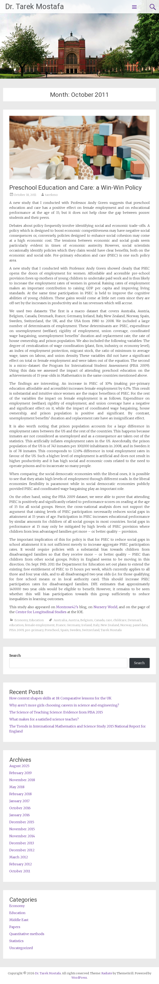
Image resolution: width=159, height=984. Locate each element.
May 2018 (16, 787)
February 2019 (20, 773)
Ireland (86, 625)
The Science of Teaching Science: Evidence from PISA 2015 (56, 712)
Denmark (135, 620)
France (61, 625)
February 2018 (20, 794)
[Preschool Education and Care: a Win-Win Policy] (79, 178)
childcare (119, 620)
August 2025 (19, 766)
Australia (60, 620)
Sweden (75, 630)
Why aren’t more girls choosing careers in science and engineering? (64, 705)
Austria (73, 620)
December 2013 (21, 843)
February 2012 (20, 864)
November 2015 (22, 829)
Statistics (16, 941)
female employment (40, 625)
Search (15, 655)
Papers (14, 927)
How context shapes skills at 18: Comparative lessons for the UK (60, 698)
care (109, 620)
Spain (64, 630)
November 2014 (22, 836)
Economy (21, 620)
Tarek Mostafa (111, 630)
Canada (99, 620)
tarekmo (51, 195)
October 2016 (20, 808)
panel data (140, 625)
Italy (96, 625)
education (16, 625)
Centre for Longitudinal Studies (41, 612)
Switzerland (90, 630)
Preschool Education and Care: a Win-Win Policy (75, 187)
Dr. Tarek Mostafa (34, 6)
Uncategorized (21, 948)
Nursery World (105, 607)
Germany (73, 625)
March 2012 (18, 857)
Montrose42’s (67, 607)
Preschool (52, 630)
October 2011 (19, 871)
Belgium (86, 620)
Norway (125, 625)
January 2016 (19, 815)
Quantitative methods (26, 934)
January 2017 (19, 801)
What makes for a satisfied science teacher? (44, 719)
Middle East (18, 920)
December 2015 (21, 822)
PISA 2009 (16, 630)
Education (36, 620)
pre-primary (34, 630)
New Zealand (110, 625)
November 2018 (22, 780)
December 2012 (22, 850)
